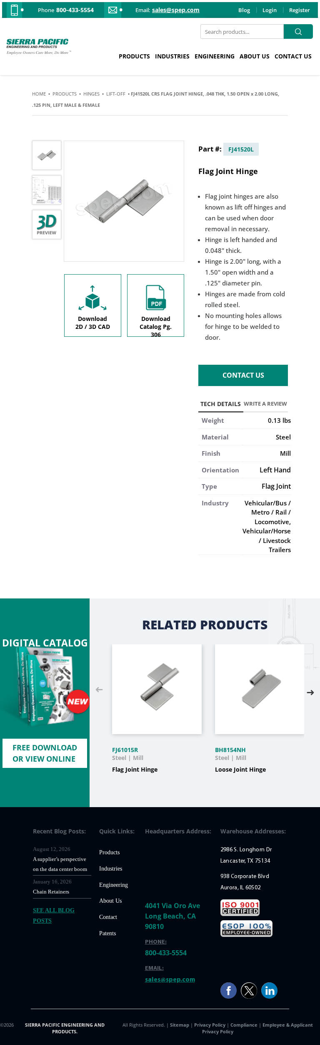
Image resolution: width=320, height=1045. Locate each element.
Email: (142, 10)
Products (134, 56)
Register (299, 10)
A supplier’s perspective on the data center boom (60, 864)
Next (310, 690)
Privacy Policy (210, 1025)
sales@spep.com (176, 10)
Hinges (91, 94)
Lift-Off (115, 94)
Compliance (244, 1025)
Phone (46, 10)
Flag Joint (276, 486)
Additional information (220, 405)
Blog (244, 10)
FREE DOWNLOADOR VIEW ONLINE (44, 753)
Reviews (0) (265, 405)
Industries (172, 56)
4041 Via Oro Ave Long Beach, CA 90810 (172, 916)
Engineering (215, 56)
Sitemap (180, 1025)
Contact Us (293, 56)
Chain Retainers (51, 892)
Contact (108, 917)
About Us (255, 56)
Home (39, 94)
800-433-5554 (75, 10)
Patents (107, 933)
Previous (99, 690)
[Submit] (298, 31)
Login (269, 10)
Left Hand (275, 470)
